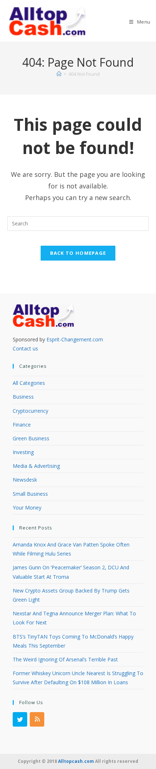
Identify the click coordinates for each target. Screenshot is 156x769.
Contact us (25, 348)
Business (23, 396)
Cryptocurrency (30, 410)
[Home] (59, 74)
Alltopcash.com (76, 761)
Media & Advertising (36, 465)
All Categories (29, 382)
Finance (22, 424)
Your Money (27, 507)
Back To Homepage (78, 253)
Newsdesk (25, 479)
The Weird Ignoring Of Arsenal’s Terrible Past (65, 659)
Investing (23, 452)
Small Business (30, 493)
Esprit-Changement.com (74, 339)
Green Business (31, 438)
